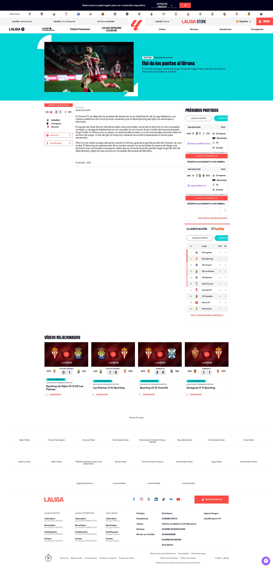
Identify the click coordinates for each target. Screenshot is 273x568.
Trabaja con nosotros (107, 558)
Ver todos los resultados (212, 218)
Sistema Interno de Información (163, 553)
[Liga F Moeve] (80, 29)
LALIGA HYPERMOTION (227, 118)
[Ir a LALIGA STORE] (194, 21)
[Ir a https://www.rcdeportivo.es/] (176, 14)
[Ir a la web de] (217, 229)
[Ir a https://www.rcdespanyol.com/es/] (188, 14)
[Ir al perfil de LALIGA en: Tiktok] (163, 499)
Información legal (198, 553)
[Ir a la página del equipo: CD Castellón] (197, 296)
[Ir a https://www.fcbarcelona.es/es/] (103, 14)
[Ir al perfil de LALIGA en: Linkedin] (156, 499)
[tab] (198, 118)
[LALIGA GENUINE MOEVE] (111, 29)
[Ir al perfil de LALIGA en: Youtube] (178, 499)
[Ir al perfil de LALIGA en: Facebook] (133, 499)
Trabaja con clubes (126, 558)
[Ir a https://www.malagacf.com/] (139, 14)
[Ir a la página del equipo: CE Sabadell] (197, 277)
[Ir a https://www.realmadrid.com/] (212, 14)
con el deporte (64, 21)
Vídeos (162, 29)
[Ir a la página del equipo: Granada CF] (197, 290)
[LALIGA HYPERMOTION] (49, 29)
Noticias (194, 29)
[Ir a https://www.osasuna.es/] (54, 14)
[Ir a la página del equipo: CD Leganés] (197, 252)
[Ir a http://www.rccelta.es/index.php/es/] (66, 14)
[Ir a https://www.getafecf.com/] (115, 14)
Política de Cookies (188, 558)
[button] (17, 29)
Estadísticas (225, 29)
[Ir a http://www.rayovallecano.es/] (164, 14)
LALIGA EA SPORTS (198, 118)
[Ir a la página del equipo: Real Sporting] (197, 259)
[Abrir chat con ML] (266, 561)
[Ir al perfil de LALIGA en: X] (148, 499)
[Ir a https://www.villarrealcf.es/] (261, 14)
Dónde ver (105, 21)
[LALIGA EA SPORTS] (17, 29)
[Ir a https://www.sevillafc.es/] (237, 14)
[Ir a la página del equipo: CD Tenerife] (197, 265)
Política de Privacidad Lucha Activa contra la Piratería (178, 563)
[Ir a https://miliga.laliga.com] (264, 21)
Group (162, 21)
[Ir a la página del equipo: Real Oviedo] (197, 309)
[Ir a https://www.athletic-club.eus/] (30, 14)
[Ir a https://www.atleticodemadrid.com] (42, 14)
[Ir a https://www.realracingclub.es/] (151, 14)
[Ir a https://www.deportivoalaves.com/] (78, 14)
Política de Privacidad (169, 558)
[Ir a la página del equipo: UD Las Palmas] (197, 271)
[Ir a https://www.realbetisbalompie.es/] (200, 14)
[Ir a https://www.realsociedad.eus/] (225, 14)
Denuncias (64, 558)
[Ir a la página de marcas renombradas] (48, 558)
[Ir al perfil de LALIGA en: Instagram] (141, 499)
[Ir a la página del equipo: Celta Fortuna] (197, 284)
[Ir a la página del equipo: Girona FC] (197, 302)
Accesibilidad (183, 553)
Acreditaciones (91, 558)
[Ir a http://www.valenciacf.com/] (249, 14)
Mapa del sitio (76, 558)
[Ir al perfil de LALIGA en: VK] (170, 499)
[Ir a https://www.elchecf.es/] (90, 14)
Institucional (22, 21)
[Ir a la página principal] (136, 32)
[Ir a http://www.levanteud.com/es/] (127, 14)
